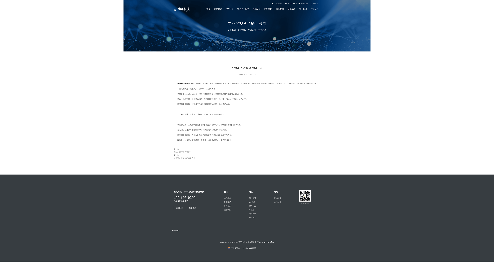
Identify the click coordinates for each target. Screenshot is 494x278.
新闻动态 (291, 9)
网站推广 (252, 218)
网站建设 (218, 9)
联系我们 (314, 9)
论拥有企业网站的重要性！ (184, 158)
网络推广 (268, 9)
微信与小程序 (243, 9)
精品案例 (280, 9)
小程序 (251, 210)
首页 (208, 9)
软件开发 (229, 9)
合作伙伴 (277, 202)
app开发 (252, 202)
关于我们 (303, 9)
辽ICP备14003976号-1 (265, 242)
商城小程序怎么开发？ (183, 152)
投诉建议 (277, 198)
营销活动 (257, 9)
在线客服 (304, 4)
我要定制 (179, 208)
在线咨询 (192, 208)
